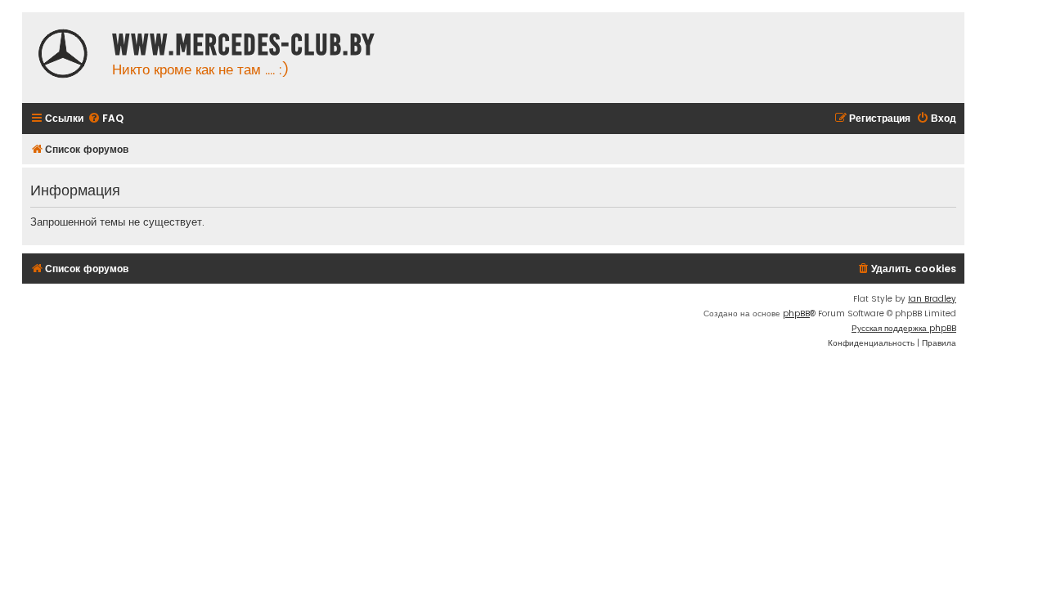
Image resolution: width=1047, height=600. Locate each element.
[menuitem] (106, 119)
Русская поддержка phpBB (904, 328)
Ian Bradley (932, 299)
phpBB (796, 313)
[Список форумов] (63, 55)
